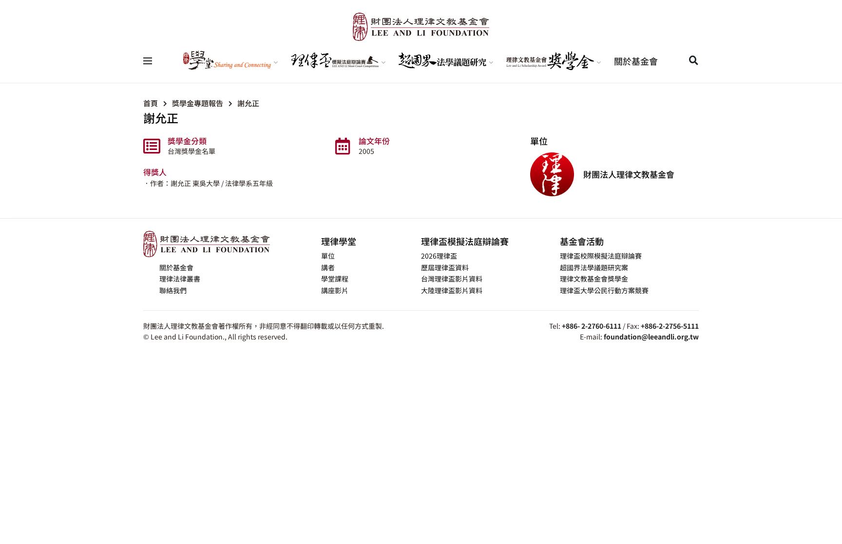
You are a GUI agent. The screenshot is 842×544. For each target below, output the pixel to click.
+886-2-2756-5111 (670, 326)
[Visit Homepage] (421, 26)
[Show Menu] (147, 60)
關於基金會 (636, 61)
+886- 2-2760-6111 (591, 326)
